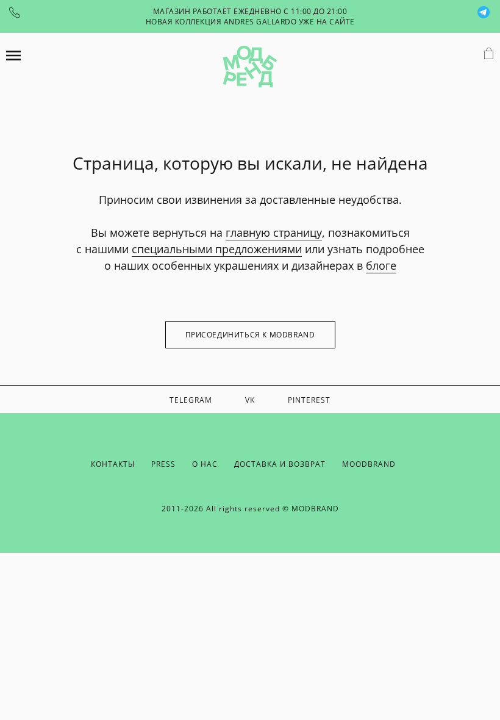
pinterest (309, 400)
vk (250, 400)
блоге (381, 265)
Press (163, 464)
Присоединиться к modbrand (250, 334)
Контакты (113, 464)
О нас (205, 464)
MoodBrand (369, 464)
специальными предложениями (217, 249)
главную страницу (274, 232)
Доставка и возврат (280, 464)
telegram (191, 400)
